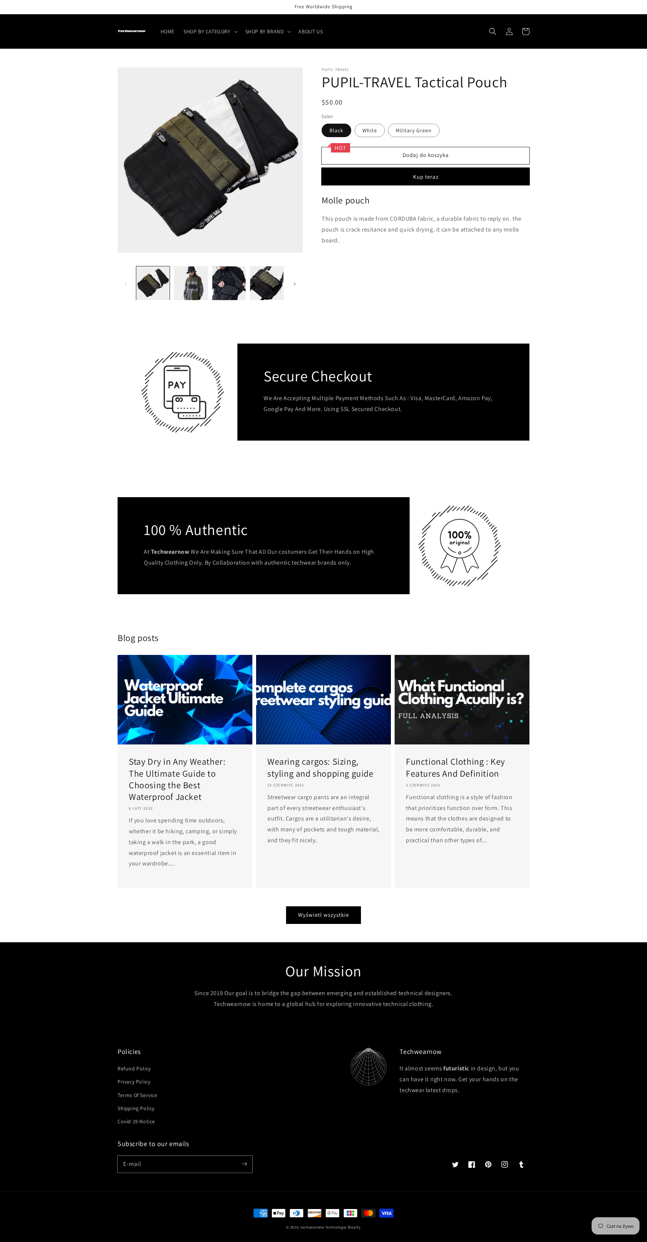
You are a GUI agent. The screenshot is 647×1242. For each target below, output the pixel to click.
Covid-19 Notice (136, 1121)
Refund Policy (134, 1068)
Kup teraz (425, 176)
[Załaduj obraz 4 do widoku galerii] (267, 283)
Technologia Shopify (343, 1227)
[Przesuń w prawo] (294, 283)
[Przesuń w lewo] (126, 283)
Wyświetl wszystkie (323, 914)
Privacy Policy (134, 1081)
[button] (210, 31)
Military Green (414, 130)
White (369, 130)
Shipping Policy (136, 1108)
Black (336, 130)
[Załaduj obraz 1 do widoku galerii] (153, 283)
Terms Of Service (137, 1095)
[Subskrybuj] (244, 1164)
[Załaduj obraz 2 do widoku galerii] (191, 283)
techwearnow (312, 1227)
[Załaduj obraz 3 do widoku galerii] (229, 283)
